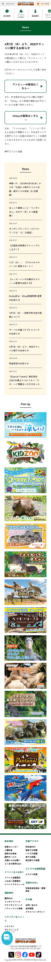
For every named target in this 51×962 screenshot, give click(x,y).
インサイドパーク (12, 901)
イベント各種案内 (12, 877)
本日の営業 (45, 3)
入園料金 (8, 850)
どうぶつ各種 (31, 874)
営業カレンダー (11, 846)
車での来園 (30, 856)
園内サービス (10, 856)
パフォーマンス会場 (13, 908)
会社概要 (29, 908)
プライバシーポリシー (35, 911)
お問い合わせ (31, 905)
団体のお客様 (10, 853)
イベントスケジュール (14, 884)
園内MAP (9, 898)
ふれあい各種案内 (12, 881)
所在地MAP (31, 846)
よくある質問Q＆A (13, 863)
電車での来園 (31, 850)
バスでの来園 (31, 853)
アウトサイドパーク (13, 905)
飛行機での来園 (32, 860)
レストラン (9, 926)
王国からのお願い (12, 860)
